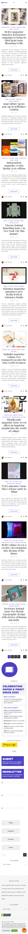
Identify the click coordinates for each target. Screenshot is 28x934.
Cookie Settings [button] (6, 930)
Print (11, 29)
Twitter (11, 847)
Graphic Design (18, 415)
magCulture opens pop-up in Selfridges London (14, 106)
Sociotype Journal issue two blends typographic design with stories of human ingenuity (14, 614)
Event (17, 158)
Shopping (19, 99)
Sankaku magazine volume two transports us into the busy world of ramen (14, 358)
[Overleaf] (4, 2)
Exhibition (23, 158)
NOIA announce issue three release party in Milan (14, 488)
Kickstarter (5, 27)
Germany (21, 286)
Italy (20, 481)
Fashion (18, 27)
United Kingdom (14, 101)
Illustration (6, 417)
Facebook (11, 839)
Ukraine (17, 542)
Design (21, 540)
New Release (16, 417)
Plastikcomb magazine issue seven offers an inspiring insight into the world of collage (14, 425)
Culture (12, 27)
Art (9, 349)
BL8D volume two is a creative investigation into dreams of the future (14, 549)
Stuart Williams (8, 75)
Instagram (11, 831)
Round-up (5, 158)
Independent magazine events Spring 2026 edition (14, 165)
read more (14, 70)
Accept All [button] (14, 930)
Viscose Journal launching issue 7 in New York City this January (14, 229)
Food (18, 349)
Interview (5, 604)
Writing (16, 29)
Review (4, 349)
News (24, 27)
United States (14, 222)
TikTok (11, 823)
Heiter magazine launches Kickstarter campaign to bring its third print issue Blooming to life (14, 37)
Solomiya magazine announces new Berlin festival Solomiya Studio (14, 293)
